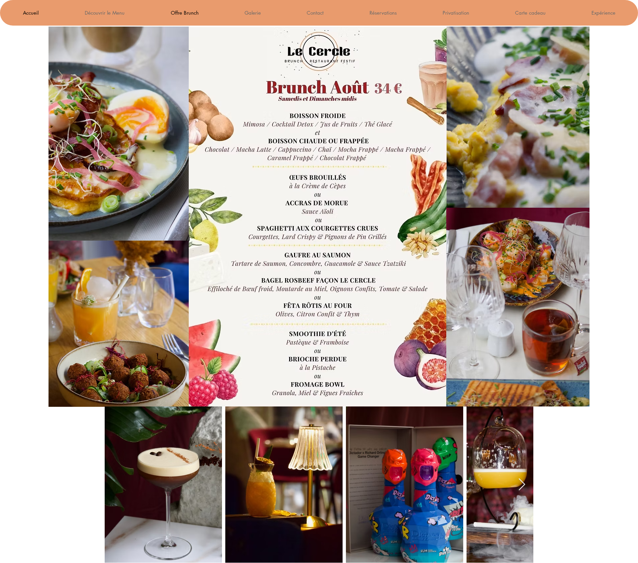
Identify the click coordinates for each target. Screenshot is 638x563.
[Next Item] (522, 484)
